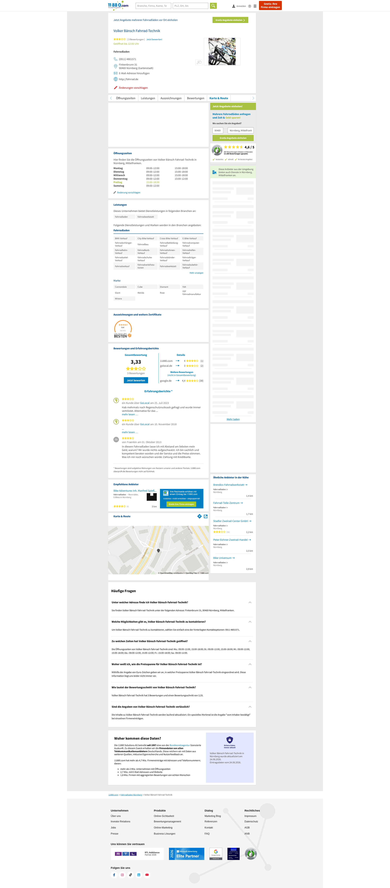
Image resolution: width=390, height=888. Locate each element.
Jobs (113, 827)
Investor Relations (120, 821)
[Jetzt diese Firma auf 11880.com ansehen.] (177, 360)
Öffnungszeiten (125, 98)
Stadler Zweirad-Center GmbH (230, 521)
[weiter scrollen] (253, 98)
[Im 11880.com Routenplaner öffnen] (199, 516)
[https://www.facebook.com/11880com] (114, 875)
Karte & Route (218, 98)
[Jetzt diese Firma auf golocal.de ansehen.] (177, 365)
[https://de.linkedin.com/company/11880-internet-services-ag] (138, 875)
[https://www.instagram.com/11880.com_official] (122, 875)
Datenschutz (251, 821)
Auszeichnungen (171, 98)
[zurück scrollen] (110, 98)
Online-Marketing (163, 827)
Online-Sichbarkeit (164, 816)
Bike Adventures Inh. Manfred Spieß (133, 490)
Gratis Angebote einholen (229, 19)
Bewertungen (195, 98)
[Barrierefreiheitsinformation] (251, 6)
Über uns (116, 816)
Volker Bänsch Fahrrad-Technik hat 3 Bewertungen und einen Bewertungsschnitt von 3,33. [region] (157, 695)
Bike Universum (222, 558)
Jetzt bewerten (136, 380)
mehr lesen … (130, 414)
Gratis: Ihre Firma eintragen (270, 5)
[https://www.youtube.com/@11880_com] (147, 875)
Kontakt (209, 827)
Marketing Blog (213, 816)
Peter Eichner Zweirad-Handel (230, 539)
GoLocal (145, 403)
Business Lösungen (164, 833)
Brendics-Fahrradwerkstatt (228, 484)
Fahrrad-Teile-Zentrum (226, 503)
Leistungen (148, 98)
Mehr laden (233, 419)
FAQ (207, 833)
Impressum (250, 816)
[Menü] (256, 6)
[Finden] (213, 6)
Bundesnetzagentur (180, 745)
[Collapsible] (250, 602)
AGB (247, 827)
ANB (247, 833)
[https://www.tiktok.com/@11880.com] (130, 875)
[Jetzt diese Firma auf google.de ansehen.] (177, 380)
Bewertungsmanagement (167, 821)
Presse (114, 833)
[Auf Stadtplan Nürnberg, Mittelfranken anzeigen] (205, 516)
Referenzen (211, 821)
